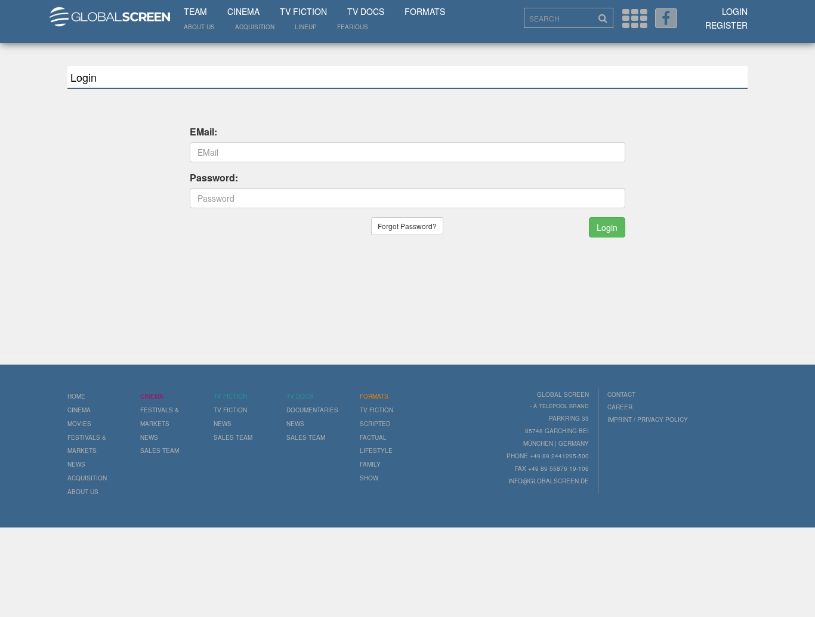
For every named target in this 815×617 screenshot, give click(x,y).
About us (199, 27)
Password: (214, 177)
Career (619, 407)
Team (195, 11)
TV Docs (365, 11)
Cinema (243, 11)
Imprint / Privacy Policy (647, 419)
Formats (425, 11)
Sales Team (159, 450)
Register (726, 25)
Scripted (375, 423)
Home (76, 396)
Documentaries (312, 410)
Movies (79, 423)
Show (369, 478)
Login (735, 11)
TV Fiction (303, 11)
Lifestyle (376, 450)
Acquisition (254, 27)
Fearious (352, 27)
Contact (621, 394)
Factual (373, 437)
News (76, 464)
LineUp (306, 27)
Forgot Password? (407, 226)
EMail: (203, 131)
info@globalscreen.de (548, 481)
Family (370, 464)
